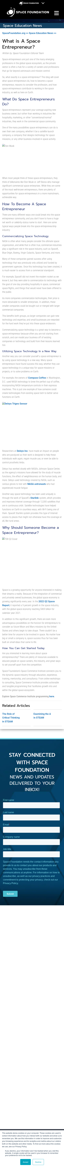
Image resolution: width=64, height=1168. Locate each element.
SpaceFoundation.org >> (15, 33)
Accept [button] (25, 1162)
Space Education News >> (42, 33)
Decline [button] (38, 1162)
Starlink (34, 497)
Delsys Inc (22, 451)
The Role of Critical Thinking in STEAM (11, 717)
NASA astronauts (36, 484)
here (51, 696)
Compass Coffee (37, 377)
